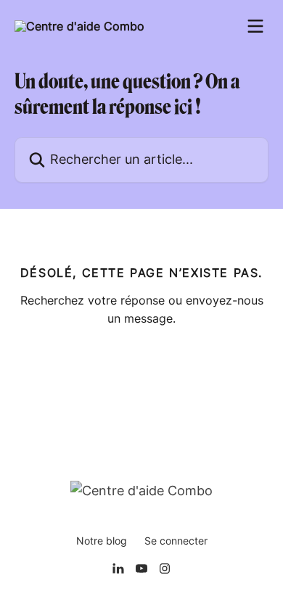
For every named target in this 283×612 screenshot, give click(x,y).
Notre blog (101, 540)
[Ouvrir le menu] (255, 26)
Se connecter (176, 540)
